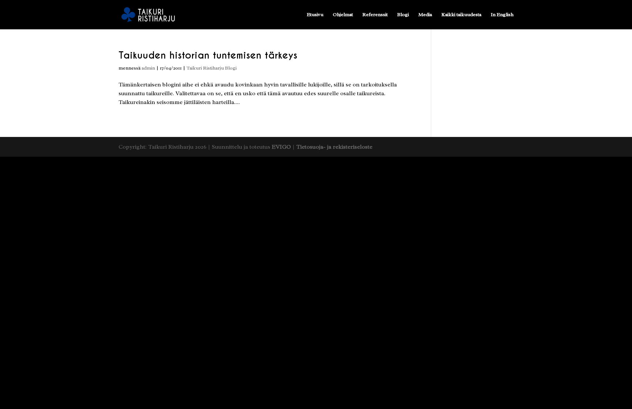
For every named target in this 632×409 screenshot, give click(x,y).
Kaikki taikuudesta (461, 15)
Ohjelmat (343, 15)
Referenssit (375, 15)
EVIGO (281, 146)
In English (502, 15)
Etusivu (315, 15)
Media (425, 15)
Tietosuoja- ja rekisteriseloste (334, 146)
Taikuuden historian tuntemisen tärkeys (207, 55)
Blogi (403, 15)
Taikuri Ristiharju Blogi (212, 68)
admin (148, 68)
